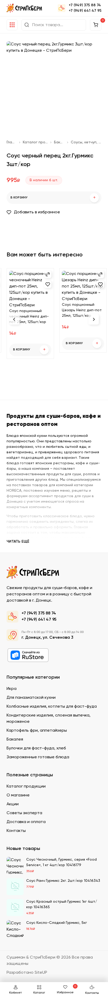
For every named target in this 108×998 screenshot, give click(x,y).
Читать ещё (18, 541)
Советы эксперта (24, 813)
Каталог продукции (35, 142)
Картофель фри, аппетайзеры (37, 731)
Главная (12, 142)
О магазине (18, 795)
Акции (13, 804)
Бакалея (59, 142)
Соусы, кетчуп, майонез (86, 142)
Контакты (92, 993)
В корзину (53, 198)
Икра (12, 689)
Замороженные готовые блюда (38, 757)
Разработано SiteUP (27, 973)
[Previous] (14, 319)
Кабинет (15, 992)
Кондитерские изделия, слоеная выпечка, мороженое (48, 718)
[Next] (93, 319)
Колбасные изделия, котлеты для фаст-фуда (52, 707)
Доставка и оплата (26, 822)
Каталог (39, 992)
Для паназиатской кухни (31, 698)
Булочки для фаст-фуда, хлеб (36, 748)
